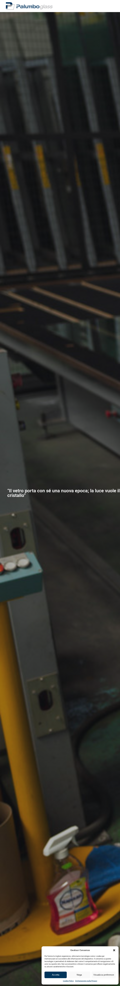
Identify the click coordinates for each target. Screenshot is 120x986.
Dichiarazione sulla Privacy (86, 981)
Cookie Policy (68, 981)
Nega (79, 975)
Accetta (55, 975)
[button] (114, 950)
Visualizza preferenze (103, 975)
